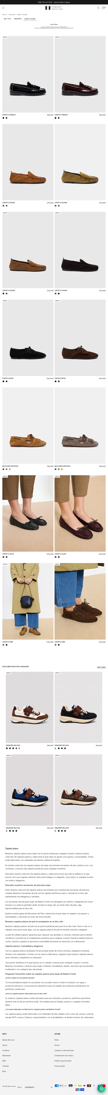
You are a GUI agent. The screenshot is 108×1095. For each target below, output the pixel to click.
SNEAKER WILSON (13, 745)
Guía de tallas (60, 1066)
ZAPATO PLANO (29, 19)
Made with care (8, 1040)
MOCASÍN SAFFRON (10, 466)
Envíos (57, 1045)
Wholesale (6, 1056)
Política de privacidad (63, 1061)
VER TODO (7, 19)
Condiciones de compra (64, 1056)
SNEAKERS (17, 19)
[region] (54, 2)
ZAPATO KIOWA (8, 203)
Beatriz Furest (12, 1086)
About (4, 1045)
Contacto (5, 1050)
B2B (4, 1061)
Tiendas (5, 1066)
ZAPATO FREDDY (9, 115)
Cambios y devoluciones (64, 1050)
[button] (4, 8)
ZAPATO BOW (7, 378)
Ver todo (101, 667)
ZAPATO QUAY (8, 554)
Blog (4, 1071)
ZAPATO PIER (7, 642)
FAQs (57, 1040)
